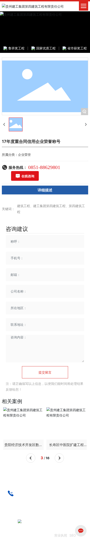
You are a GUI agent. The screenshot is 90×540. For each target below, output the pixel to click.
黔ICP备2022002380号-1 (33, 535)
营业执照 (60, 535)
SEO (72, 535)
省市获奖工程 (77, 48)
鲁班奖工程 (16, 48)
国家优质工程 (46, 48)
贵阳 (13, 522)
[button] (30, 458)
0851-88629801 (44, 167)
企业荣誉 (24, 155)
